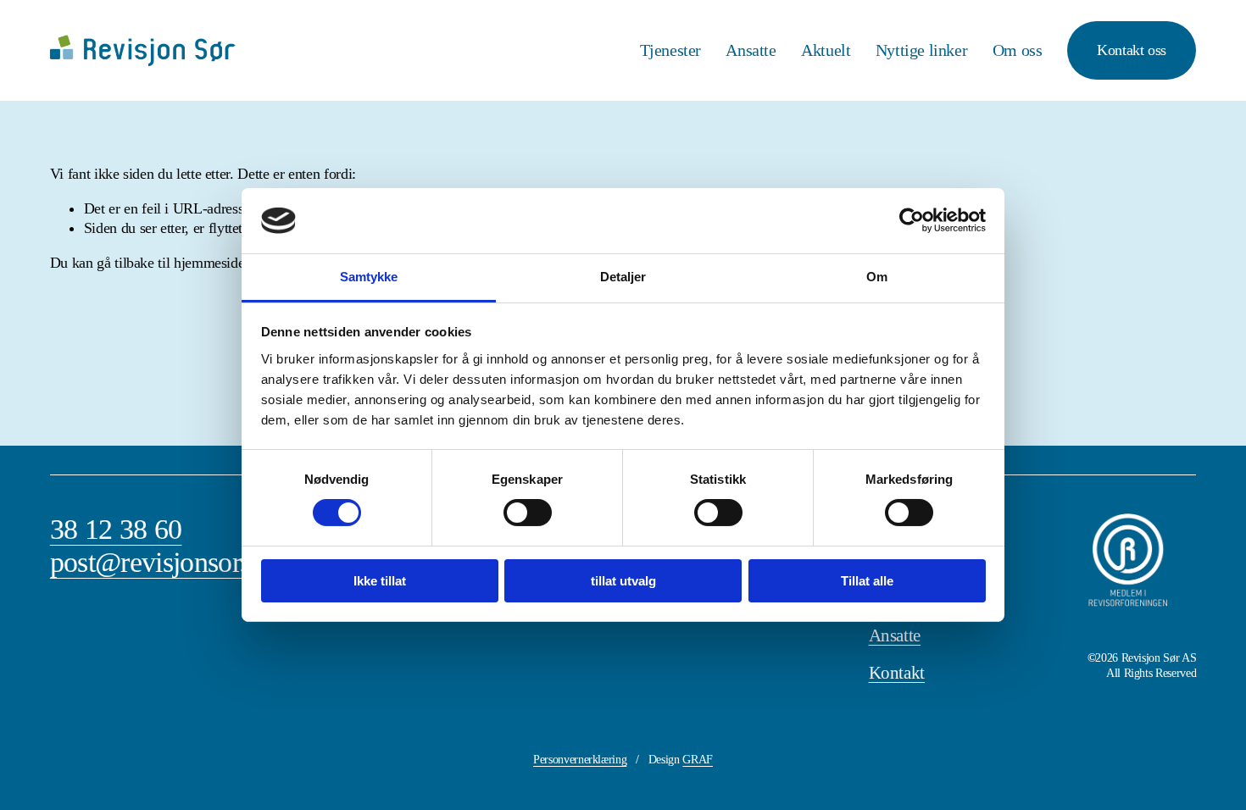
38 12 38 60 (116, 529)
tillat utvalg (623, 581)
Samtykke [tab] (369, 276)
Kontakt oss (1131, 50)
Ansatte (751, 50)
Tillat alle (867, 581)
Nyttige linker (922, 50)
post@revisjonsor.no (162, 562)
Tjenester (671, 50)
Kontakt (897, 673)
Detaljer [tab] (623, 276)
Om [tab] (876, 276)
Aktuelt (825, 50)
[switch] (527, 512)
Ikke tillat (379, 581)
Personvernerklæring (579, 759)
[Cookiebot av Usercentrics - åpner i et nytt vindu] (911, 220)
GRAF (697, 759)
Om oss (1018, 50)
